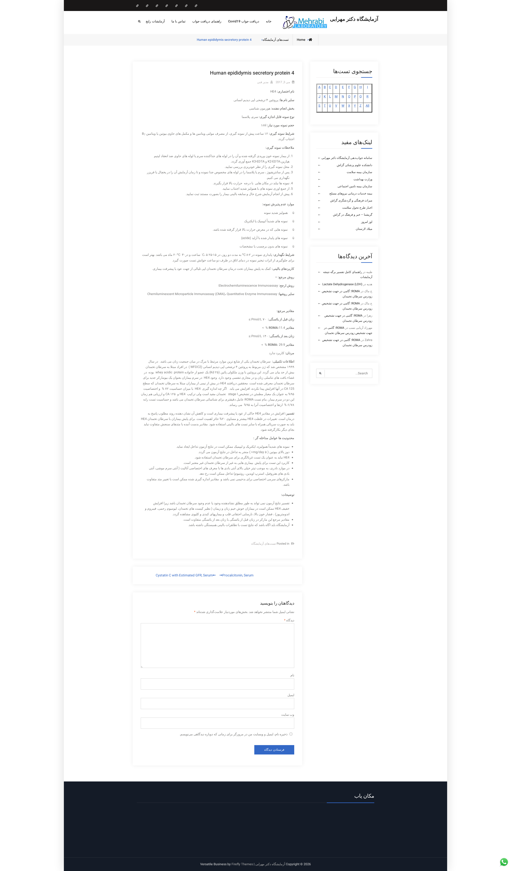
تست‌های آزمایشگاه (276, 39)
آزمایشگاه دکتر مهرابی (354, 19)
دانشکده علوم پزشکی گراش (354, 165)
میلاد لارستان (364, 229)
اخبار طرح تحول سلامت (357, 207)
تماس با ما (178, 21)
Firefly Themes (242, 864)
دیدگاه (289, 620)
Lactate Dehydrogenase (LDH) (342, 284)
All (367, 105)
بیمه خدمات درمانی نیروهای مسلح (350, 193)
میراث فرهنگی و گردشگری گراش (351, 200)
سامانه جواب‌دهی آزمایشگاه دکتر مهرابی (346, 158)
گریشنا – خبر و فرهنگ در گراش (352, 214)
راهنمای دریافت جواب (206, 21)
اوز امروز (366, 222)
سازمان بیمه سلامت (359, 172)
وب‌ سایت (287, 714)
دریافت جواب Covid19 (243, 21)
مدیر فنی (262, 82)
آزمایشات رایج (155, 21)
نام (292, 675)
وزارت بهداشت (363, 179)
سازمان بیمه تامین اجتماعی (355, 186)
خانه (268, 21)
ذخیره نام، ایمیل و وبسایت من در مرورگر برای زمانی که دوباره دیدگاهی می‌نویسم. (233, 734)
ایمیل (290, 695)
